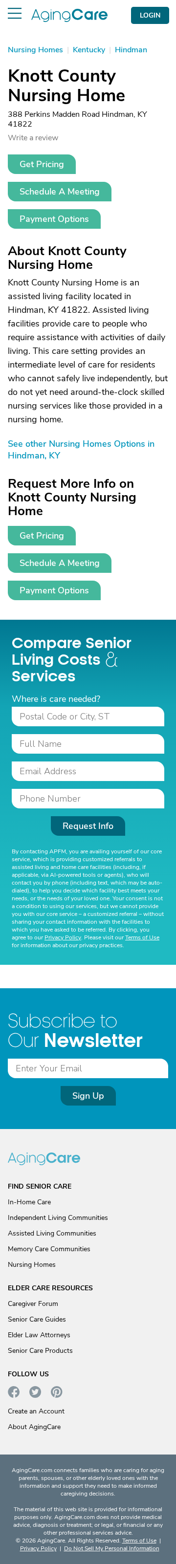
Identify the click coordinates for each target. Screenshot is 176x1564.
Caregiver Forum (33, 1303)
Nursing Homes (32, 1264)
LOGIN (150, 15)
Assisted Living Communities (52, 1233)
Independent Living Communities (58, 1217)
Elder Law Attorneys (39, 1335)
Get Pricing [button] (42, 164)
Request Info (88, 826)
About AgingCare (34, 1427)
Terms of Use (142, 937)
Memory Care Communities (49, 1249)
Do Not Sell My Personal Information (111, 1548)
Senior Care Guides (37, 1319)
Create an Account (36, 1411)
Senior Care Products (40, 1350)
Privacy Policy (62, 937)
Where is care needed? (56, 699)
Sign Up (88, 1096)
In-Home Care (29, 1202)
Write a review (33, 137)
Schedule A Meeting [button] (60, 191)
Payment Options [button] (54, 219)
